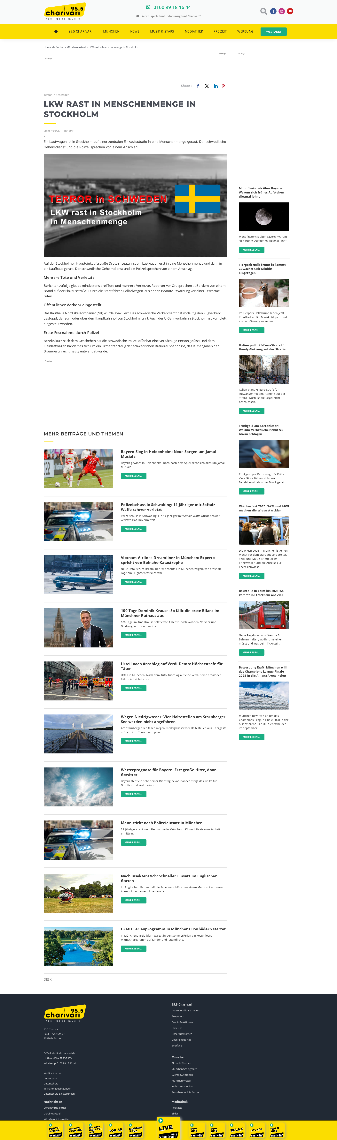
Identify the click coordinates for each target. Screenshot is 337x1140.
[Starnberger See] (78, 716)
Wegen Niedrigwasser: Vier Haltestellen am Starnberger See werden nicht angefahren (173, 719)
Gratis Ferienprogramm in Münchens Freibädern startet (173, 929)
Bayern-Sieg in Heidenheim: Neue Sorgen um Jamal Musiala (168, 454)
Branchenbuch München (186, 1092)
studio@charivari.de (63, 1053)
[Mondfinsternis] (264, 204)
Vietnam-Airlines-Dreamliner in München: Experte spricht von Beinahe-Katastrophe (168, 560)
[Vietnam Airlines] (78, 557)
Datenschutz (51, 1083)
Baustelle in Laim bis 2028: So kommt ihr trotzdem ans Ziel (261, 593)
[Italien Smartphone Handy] (264, 357)
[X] (206, 86)
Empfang (177, 1045)
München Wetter (181, 1080)
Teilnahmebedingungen (57, 1088)
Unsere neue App (182, 1039)
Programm (178, 1016)
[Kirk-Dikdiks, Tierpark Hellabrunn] (264, 280)
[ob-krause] (78, 610)
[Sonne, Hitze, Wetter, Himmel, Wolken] (78, 769)
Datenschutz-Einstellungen (59, 1093)
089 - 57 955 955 (62, 1058)
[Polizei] (78, 504)
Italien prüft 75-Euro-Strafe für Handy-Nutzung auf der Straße (262, 347)
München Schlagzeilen (184, 1069)
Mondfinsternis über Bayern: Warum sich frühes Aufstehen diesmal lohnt (261, 192)
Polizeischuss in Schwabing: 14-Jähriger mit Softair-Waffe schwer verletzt (168, 507)
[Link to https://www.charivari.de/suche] (263, 11)
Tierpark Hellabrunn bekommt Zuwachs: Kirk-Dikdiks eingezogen (262, 269)
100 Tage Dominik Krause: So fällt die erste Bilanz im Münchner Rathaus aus (170, 613)
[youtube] (290, 11)
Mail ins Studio (52, 1073)
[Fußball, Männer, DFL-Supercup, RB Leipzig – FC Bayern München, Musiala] (78, 451)
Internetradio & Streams (186, 1010)
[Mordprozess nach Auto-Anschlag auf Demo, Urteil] (78, 663)
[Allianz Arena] (264, 683)
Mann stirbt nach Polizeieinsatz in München (162, 822)
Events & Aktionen (182, 1022)
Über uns (177, 1028)
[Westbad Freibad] (78, 928)
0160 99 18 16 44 (66, 1063)
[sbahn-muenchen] (264, 602)
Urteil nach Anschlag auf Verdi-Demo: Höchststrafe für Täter (172, 666)
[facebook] (273, 11)
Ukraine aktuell (52, 1113)
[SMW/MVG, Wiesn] (264, 518)
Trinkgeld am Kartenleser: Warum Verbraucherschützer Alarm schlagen (261, 430)
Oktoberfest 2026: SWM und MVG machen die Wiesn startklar (264, 508)
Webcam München (182, 1086)
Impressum (50, 1078)
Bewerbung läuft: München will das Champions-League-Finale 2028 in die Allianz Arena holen (263, 671)
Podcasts (177, 1107)
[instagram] (281, 11)
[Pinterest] (223, 86)
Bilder (175, 1113)
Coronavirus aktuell (55, 1107)
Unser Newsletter (182, 1034)
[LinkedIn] (215, 86)
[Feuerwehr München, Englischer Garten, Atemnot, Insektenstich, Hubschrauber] (78, 875)
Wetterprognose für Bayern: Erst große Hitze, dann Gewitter (168, 772)
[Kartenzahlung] (264, 441)
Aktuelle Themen (181, 1063)
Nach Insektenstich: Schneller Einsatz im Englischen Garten (169, 878)
